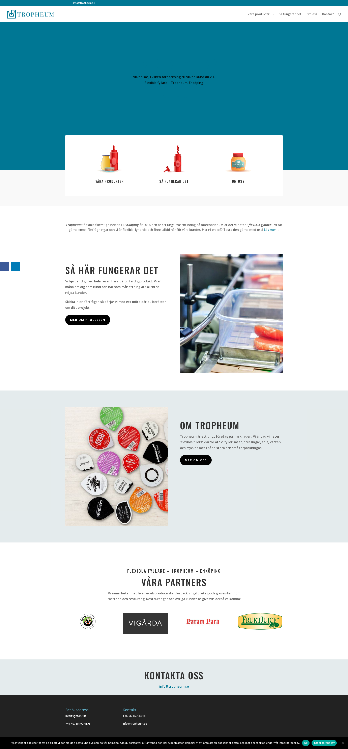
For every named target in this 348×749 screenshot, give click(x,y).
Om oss (312, 14)
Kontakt (328, 14)
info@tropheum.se (174, 686)
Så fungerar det (290, 14)
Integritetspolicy (324, 742)
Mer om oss (196, 460)
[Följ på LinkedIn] (15, 266)
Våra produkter (258, 14)
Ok (306, 742)
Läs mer (270, 229)
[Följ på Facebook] (4, 266)
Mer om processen (87, 320)
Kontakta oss (174, 96)
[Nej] (343, 743)
